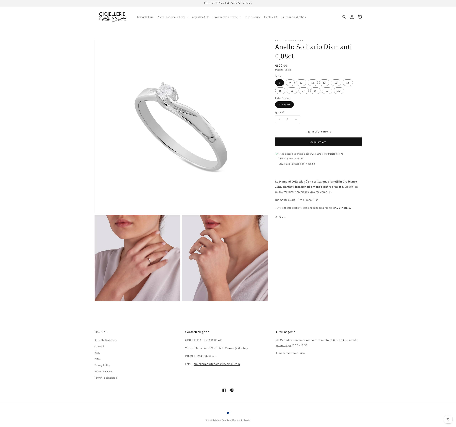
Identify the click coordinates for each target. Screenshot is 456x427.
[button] (173, 17)
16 (292, 90)
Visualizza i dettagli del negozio (297, 163)
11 (313, 82)
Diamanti (284, 104)
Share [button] (282, 217)
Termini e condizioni (106, 377)
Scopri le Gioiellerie (105, 340)
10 (301, 82)
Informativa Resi (103, 371)
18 (315, 90)
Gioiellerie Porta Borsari (223, 420)
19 (327, 90)
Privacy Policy (102, 365)
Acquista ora (318, 142)
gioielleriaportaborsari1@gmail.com (217, 364)
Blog (97, 352)
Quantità (279, 112)
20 (338, 90)
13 (336, 82)
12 (324, 82)
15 (280, 90)
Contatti (99, 346)
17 (303, 90)
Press (97, 358)
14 (347, 82)
